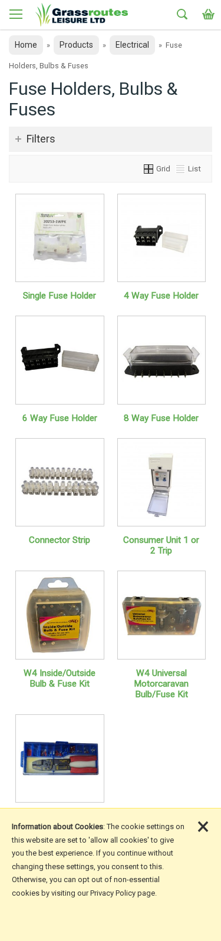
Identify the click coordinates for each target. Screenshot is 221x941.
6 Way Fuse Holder (59, 418)
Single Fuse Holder (59, 295)
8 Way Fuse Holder (161, 418)
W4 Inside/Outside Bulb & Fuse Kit (59, 678)
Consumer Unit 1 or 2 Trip (161, 545)
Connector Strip (59, 540)
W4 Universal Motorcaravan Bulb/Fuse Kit (161, 684)
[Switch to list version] (181, 168)
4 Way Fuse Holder (161, 295)
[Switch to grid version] (149, 168)
